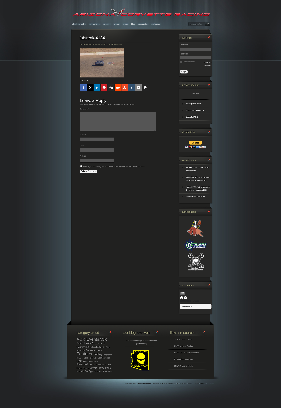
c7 (104, 343)
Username (184, 45)
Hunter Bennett (92, 44)
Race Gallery (94, 24)
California (82, 347)
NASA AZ (82, 361)
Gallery (98, 354)
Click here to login (144, 383)
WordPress (188, 383)
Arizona (96, 343)
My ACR (107, 24)
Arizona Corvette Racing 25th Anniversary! (198, 169)
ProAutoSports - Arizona (183, 359)
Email (82, 145)
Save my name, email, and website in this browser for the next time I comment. (114, 167)
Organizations (93, 361)
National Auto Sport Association (186, 353)
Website (83, 156)
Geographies (107, 355)
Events (125, 24)
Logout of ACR (192, 117)
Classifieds (143, 24)
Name (83, 135)
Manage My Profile (193, 104)
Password (184, 54)
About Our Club (79, 24)
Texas (98, 364)
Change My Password (195, 110)
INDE (79, 358)
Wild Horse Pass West (102, 371)
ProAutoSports (86, 364)
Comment (84, 109)
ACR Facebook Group (183, 340)
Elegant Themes (207, 383)
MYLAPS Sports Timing (183, 366)
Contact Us (155, 24)
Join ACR (117, 24)
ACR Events (88, 339)
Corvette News (94, 350)
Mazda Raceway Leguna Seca (96, 358)
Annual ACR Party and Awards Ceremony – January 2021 (198, 178)
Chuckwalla (92, 347)
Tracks (103, 365)
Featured (85, 353)
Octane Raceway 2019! (195, 197)
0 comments (117, 44)
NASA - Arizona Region (183, 346)
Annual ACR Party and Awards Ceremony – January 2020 (198, 188)
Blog (133, 24)
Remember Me (189, 62)
